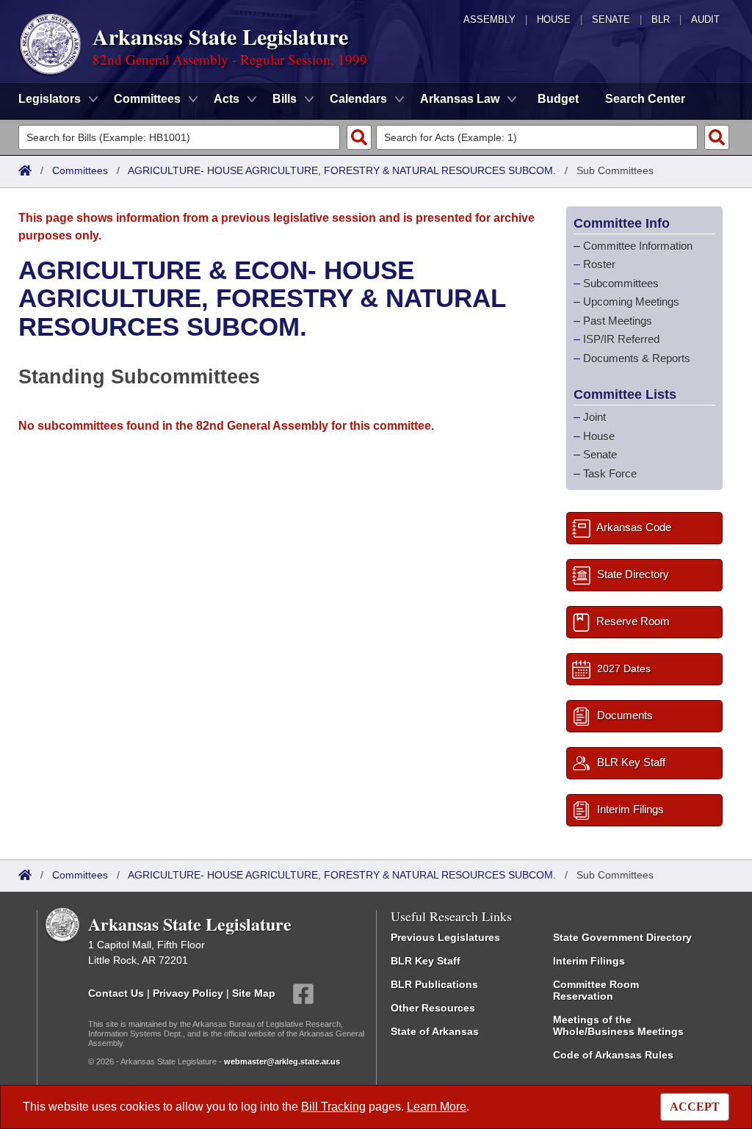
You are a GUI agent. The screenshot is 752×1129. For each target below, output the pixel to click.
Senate (611, 19)
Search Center (645, 99)
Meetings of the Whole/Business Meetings (618, 1025)
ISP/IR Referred (621, 339)
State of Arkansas (435, 1031)
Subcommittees (621, 283)
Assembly (489, 19)
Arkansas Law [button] (459, 99)
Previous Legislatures (445, 937)
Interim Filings (589, 961)
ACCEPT (695, 1106)
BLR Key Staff (425, 961)
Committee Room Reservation (596, 990)
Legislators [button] (49, 99)
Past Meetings (617, 320)
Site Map (253, 993)
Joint (594, 417)
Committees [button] (147, 99)
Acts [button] (226, 99)
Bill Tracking (333, 1106)
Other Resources (433, 1008)
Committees (80, 170)
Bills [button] (284, 99)
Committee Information (638, 245)
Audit (705, 19)
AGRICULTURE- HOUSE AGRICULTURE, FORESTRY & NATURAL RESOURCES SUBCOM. (342, 170)
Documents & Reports (636, 358)
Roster (599, 264)
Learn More (436, 1106)
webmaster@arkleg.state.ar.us (282, 1061)
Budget (558, 99)
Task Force (610, 473)
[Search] (359, 137)
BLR (660, 19)
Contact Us (116, 993)
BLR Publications (434, 984)
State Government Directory (622, 937)
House (554, 19)
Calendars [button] (358, 99)
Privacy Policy (188, 993)
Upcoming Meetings (631, 301)
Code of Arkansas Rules (613, 1055)
